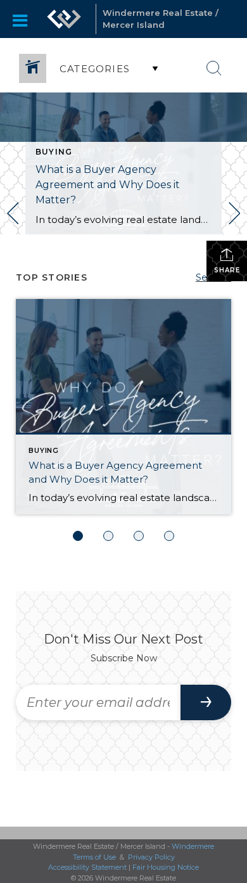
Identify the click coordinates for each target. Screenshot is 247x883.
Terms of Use (94, 857)
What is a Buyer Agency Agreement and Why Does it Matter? (107, 184)
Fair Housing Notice (165, 867)
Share (227, 270)
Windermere (193, 846)
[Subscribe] (205, 702)
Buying (53, 151)
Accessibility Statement (87, 867)
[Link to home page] (64, 19)
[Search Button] (214, 68)
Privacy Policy (151, 857)
